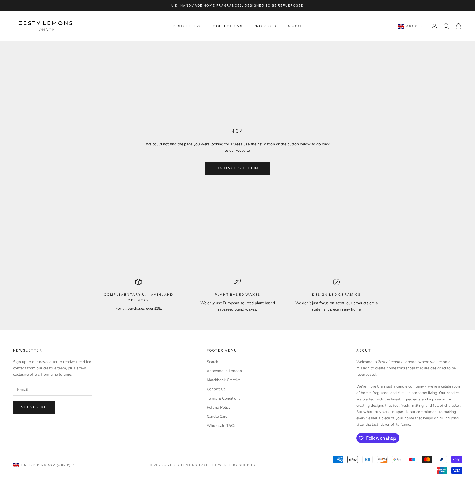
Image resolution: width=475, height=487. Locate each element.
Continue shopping (237, 168)
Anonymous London (224, 370)
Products (264, 26)
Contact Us (216, 389)
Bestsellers (187, 26)
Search (212, 361)
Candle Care (217, 416)
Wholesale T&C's (221, 425)
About (295, 26)
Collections (227, 26)
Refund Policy (218, 407)
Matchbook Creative (224, 380)
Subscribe (34, 407)
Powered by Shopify (234, 465)
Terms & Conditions (224, 398)
